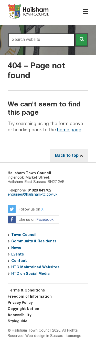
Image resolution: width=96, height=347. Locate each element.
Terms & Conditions (26, 290)
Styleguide (17, 321)
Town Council (23, 235)
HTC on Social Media (30, 274)
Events (17, 254)
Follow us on (31, 210)
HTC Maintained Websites (35, 267)
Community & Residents (33, 241)
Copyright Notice (23, 309)
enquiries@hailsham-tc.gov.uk (32, 194)
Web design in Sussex (44, 336)
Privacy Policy (20, 303)
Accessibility (19, 315)
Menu (85, 11)
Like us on (36, 220)
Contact (19, 261)
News (16, 248)
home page (69, 130)
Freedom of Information (30, 296)
